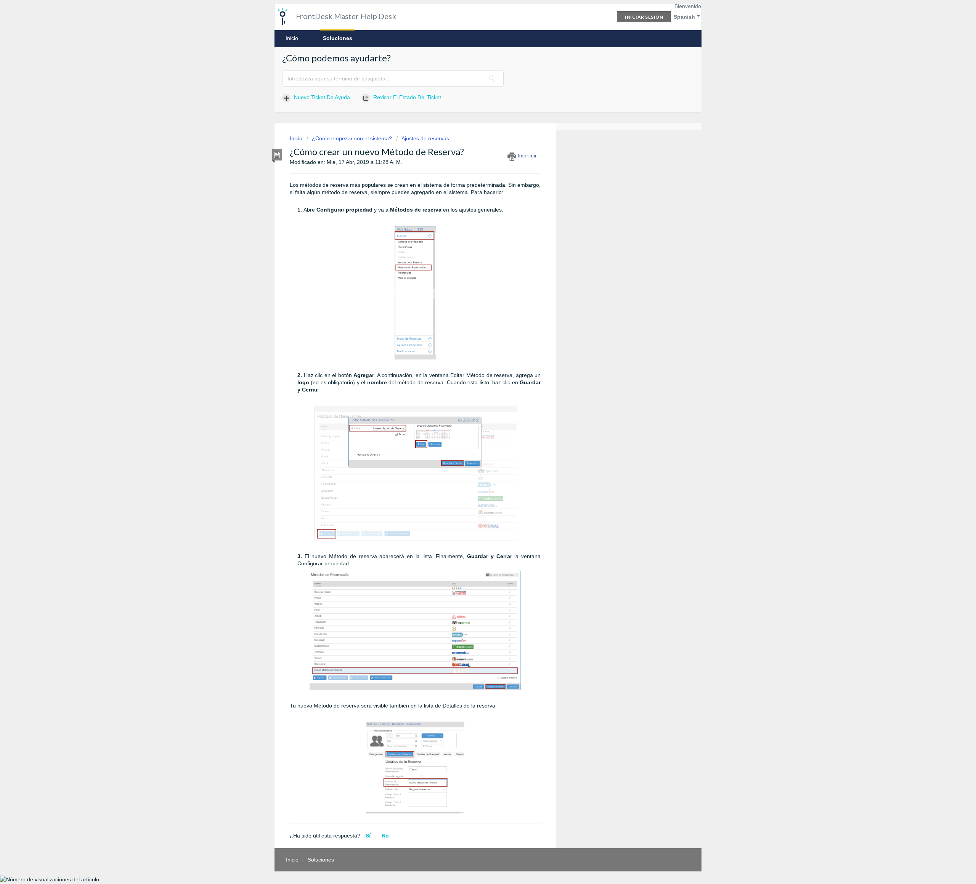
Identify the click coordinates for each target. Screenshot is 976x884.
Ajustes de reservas (425, 138)
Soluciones (337, 38)
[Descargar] (474, 351)
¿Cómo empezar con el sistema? (352, 138)
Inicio (292, 38)
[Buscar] (492, 78)
